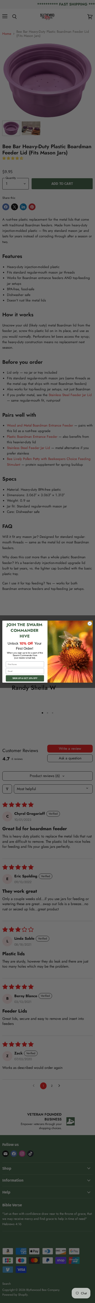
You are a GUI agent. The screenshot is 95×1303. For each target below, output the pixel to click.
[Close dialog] (90, 623)
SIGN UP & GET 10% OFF (25, 678)
